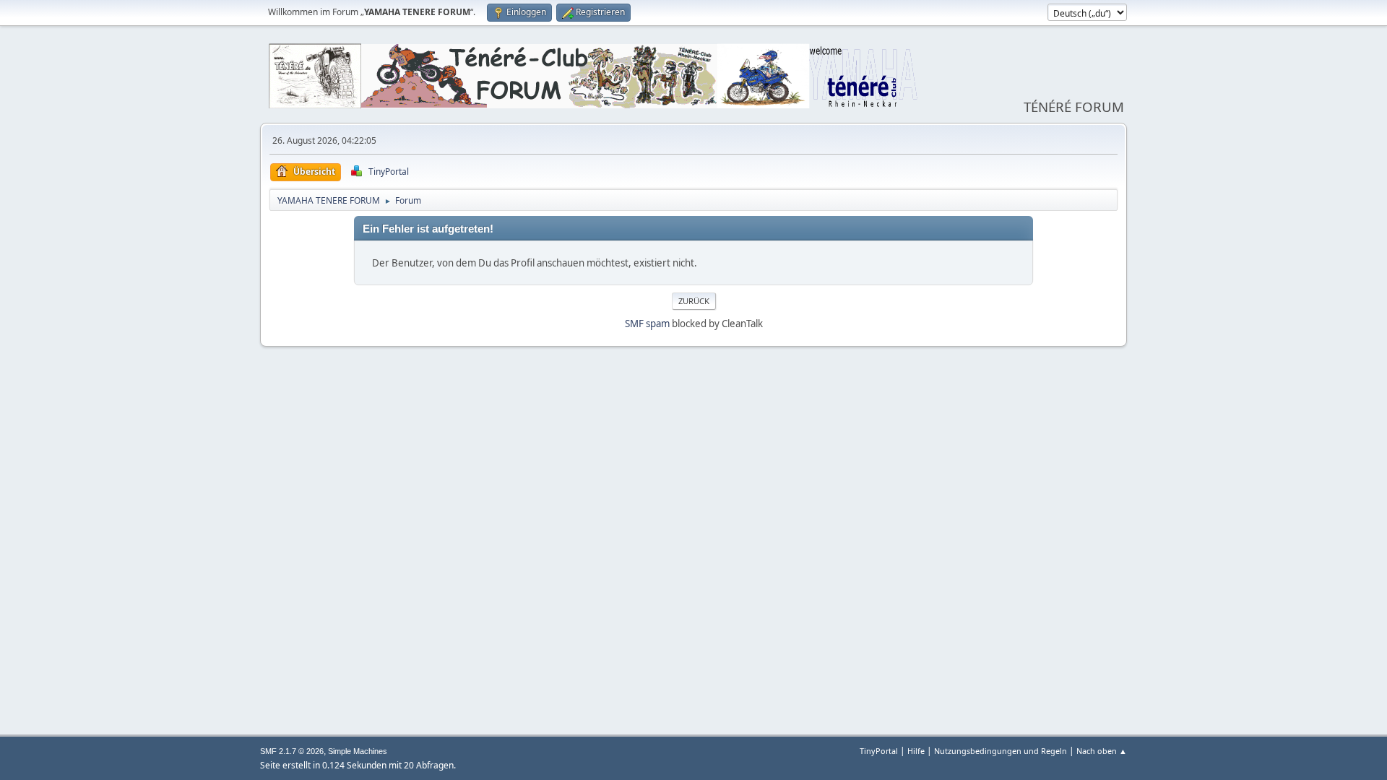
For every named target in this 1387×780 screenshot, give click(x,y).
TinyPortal (879, 750)
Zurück (693, 300)
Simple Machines (357, 751)
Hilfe (916, 750)
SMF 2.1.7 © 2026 (292, 751)
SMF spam (647, 323)
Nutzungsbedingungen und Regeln (1000, 750)
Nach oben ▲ (1101, 750)
